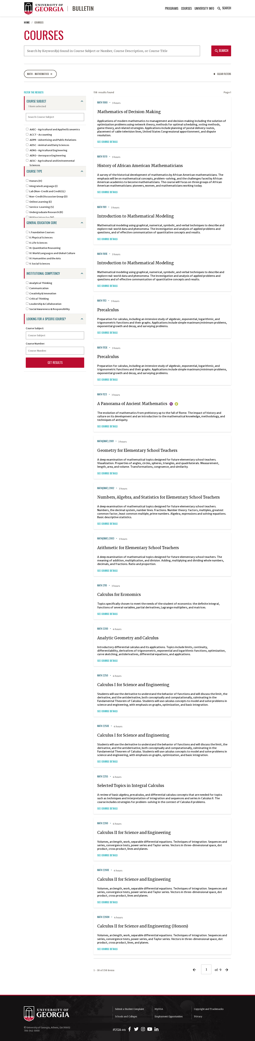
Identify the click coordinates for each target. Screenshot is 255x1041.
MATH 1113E (102, 347)
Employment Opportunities (169, 1016)
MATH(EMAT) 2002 (105, 488)
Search (224, 8)
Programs (171, 8)
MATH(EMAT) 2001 (105, 441)
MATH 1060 (102, 102)
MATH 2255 (102, 776)
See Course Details (107, 142)
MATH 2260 (102, 823)
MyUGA (159, 1009)
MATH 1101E (102, 254)
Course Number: (35, 343)
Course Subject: (35, 328)
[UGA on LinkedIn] (156, 1029)
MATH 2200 (102, 628)
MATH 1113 (101, 300)
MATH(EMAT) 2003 (105, 538)
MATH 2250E (103, 726)
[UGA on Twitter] (136, 1029)
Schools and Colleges (126, 1016)
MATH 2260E (103, 870)
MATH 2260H (103, 917)
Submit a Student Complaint (129, 1009)
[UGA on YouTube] (150, 1029)
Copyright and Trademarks (208, 1009)
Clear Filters (222, 74)
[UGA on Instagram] (143, 1029)
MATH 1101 (101, 207)
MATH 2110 (102, 585)
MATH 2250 (102, 675)
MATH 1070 (102, 156)
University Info (204, 8)
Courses (186, 8)
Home (27, 22)
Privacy (198, 1016)
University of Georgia (52, 1013)
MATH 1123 (102, 394)
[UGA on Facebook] (130, 1029)
